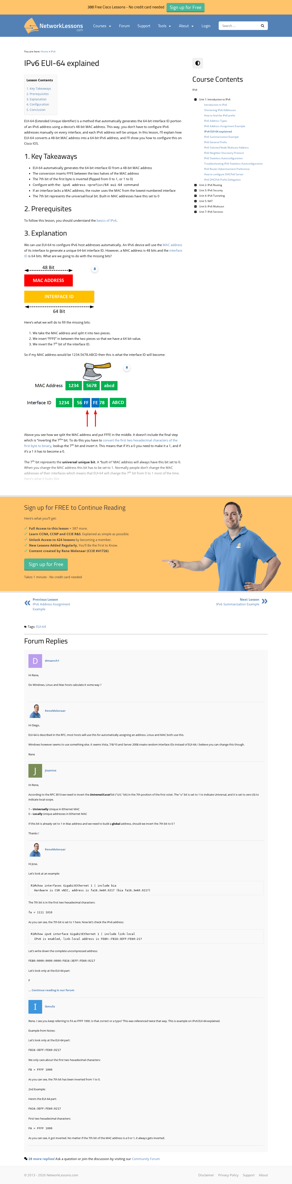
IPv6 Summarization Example (237, 601)
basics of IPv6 (107, 220)
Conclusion (38, 110)
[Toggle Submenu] (195, 99)
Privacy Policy (228, 1175)
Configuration (39, 104)
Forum (124, 26)
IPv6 (53, 51)
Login (206, 26)
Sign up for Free (46, 564)
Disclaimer (206, 1175)
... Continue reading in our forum (51, 990)
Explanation (38, 99)
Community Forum (146, 1159)
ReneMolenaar (55, 711)
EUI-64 (41, 626)
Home (44, 51)
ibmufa (50, 1006)
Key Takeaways (40, 88)
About (184, 26)
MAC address (172, 245)
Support (143, 26)
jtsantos (50, 770)
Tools (162, 26)
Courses (99, 26)
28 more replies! (41, 1159)
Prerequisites (39, 94)
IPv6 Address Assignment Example (51, 604)
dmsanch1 (52, 661)
